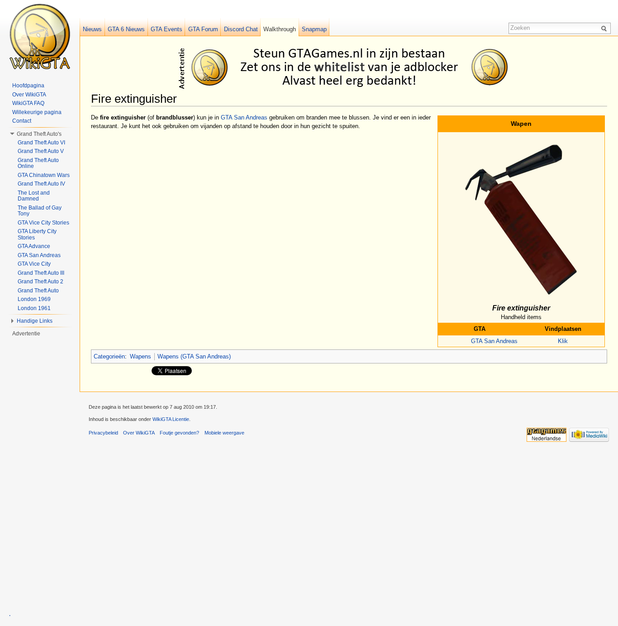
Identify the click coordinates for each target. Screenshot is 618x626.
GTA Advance (34, 246)
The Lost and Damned (34, 196)
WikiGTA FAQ (28, 103)
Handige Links (34, 321)
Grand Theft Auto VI (41, 142)
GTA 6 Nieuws (126, 29)
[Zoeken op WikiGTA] (605, 28)
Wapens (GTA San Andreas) (194, 356)
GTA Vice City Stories (43, 223)
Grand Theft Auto (38, 290)
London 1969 (34, 299)
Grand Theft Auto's (39, 134)
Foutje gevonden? (179, 432)
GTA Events (166, 29)
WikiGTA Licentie (170, 419)
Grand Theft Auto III (41, 273)
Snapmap (314, 29)
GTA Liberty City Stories (37, 234)
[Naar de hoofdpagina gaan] (40, 36)
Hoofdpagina (28, 85)
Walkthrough (279, 29)
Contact (21, 121)
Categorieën (109, 356)
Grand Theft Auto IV (41, 184)
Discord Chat (241, 29)
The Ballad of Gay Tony (40, 211)
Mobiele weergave (224, 432)
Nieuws (92, 29)
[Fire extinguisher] (521, 216)
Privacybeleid (103, 432)
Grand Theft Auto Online (38, 163)
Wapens (140, 356)
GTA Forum (203, 29)
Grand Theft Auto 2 (40, 281)
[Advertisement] (350, 67)
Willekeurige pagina (37, 112)
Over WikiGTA (29, 94)
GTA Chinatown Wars (44, 175)
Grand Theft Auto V (41, 151)
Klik (563, 341)
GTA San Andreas (494, 341)
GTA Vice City (34, 264)
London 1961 (34, 308)
